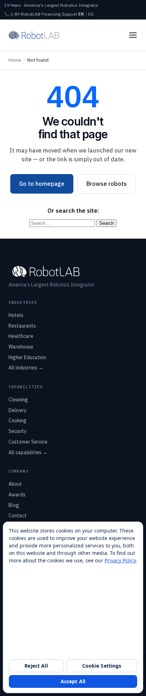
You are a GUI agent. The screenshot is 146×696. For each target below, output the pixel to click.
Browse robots (106, 183)
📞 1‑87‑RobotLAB (22, 14)
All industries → (26, 367)
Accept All (73, 681)
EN (81, 14)
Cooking (18, 420)
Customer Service (28, 442)
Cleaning (18, 399)
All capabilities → (28, 452)
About (15, 484)
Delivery (18, 410)
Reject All (35, 665)
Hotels (16, 315)
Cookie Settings (102, 665)
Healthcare (21, 336)
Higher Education (27, 357)
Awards (17, 494)
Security (18, 431)
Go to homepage (41, 183)
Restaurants (22, 326)
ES (91, 14)
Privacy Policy (120, 560)
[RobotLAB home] (34, 35)
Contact (18, 515)
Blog (14, 505)
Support (69, 14)
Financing (51, 14)
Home (15, 60)
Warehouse (21, 347)
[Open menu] (132, 35)
